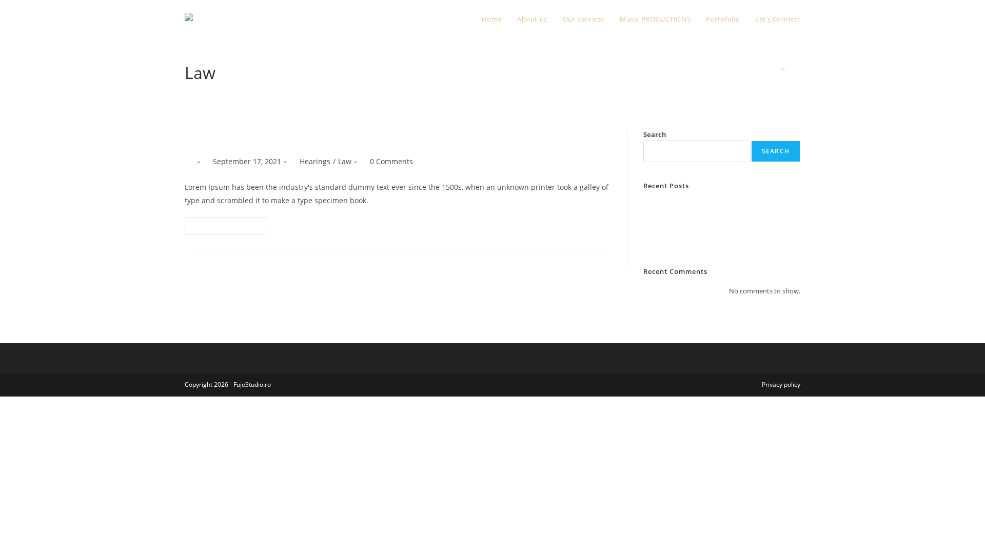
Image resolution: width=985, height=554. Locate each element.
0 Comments (391, 161)
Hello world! (661, 241)
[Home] (775, 69)
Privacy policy (781, 384)
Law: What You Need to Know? (278, 137)
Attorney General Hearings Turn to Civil (702, 205)
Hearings (315, 161)
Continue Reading (230, 227)
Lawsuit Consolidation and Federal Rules (704, 217)
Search (654, 134)
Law (794, 69)
